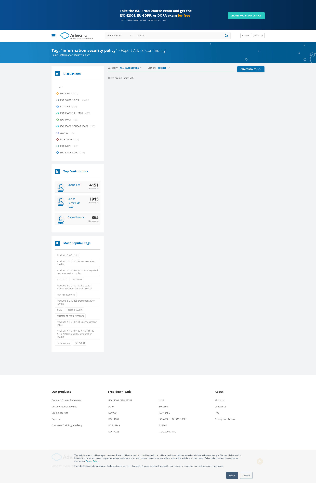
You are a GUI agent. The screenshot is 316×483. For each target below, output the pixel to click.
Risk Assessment (66, 294)
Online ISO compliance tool (66, 400)
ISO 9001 (77, 279)
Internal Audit (74, 309)
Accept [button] (232, 475)
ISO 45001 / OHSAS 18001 (173, 419)
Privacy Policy (92, 461)
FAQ (217, 412)
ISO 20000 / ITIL (167, 431)
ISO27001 (80, 343)
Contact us (220, 406)
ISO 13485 (164, 412)
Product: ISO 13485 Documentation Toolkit (76, 302)
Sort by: (152, 67)
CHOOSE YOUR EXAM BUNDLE (246, 15)
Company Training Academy (67, 425)
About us (219, 400)
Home (55, 54)
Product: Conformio (67, 255)
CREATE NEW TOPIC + (250, 69)
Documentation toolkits (64, 406)
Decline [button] (246, 475)
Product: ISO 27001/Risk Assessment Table (77, 323)
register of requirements (70, 315)
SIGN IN (245, 35)
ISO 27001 (62, 279)
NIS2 (161, 400)
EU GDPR (164, 406)
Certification (63, 343)
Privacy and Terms (225, 419)
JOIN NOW (258, 35)
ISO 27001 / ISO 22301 (120, 400)
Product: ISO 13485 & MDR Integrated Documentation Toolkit (77, 272)
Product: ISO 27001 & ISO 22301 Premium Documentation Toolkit (74, 287)
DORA (111, 406)
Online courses (60, 412)
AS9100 (163, 425)
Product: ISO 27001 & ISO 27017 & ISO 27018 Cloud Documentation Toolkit (75, 333)
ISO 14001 (113, 419)
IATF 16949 (114, 425)
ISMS (59, 309)
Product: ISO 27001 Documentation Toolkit (76, 263)
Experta (56, 419)
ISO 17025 (113, 431)
